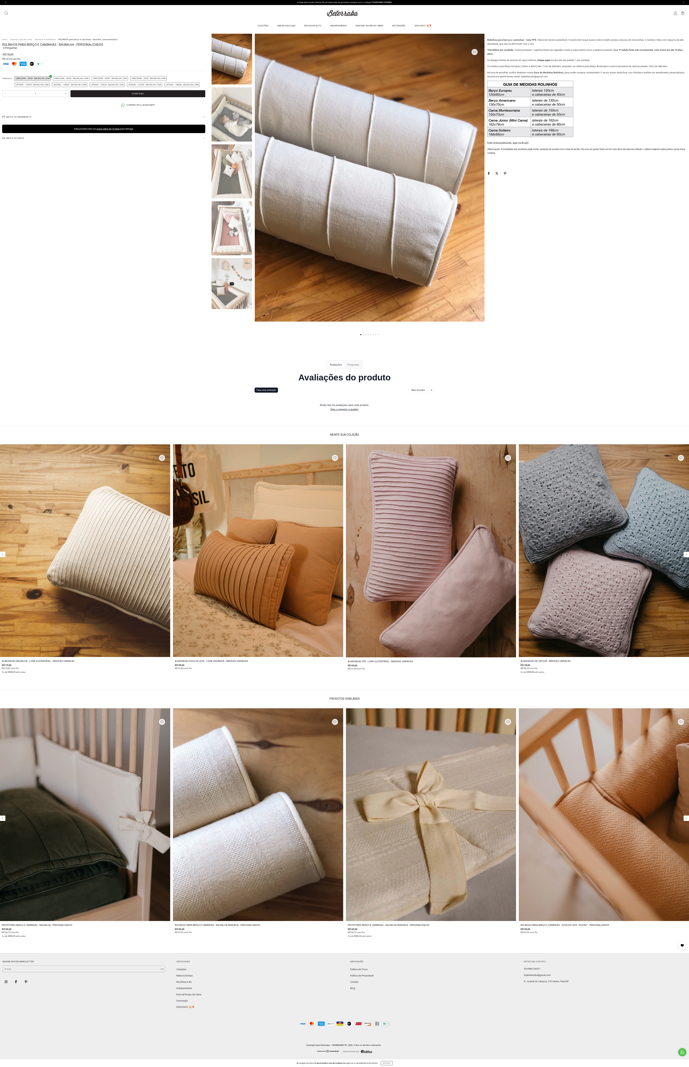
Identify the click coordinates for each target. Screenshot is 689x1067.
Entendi (387, 1063)
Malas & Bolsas (286, 25)
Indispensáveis (338, 25)
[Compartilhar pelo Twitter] (497, 173)
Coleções (262, 25)
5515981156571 (532, 968)
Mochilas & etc (312, 25)
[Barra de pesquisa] (6, 13)
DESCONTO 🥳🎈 (423, 25)
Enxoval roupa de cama (21, 39)
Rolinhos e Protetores (45, 39)
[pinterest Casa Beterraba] (26, 982)
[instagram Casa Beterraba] (6, 982)
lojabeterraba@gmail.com (537, 975)
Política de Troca (358, 969)
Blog (352, 988)
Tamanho (7, 78)
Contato (354, 982)
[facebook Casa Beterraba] (16, 982)
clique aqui (543, 60)
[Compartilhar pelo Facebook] (489, 173)
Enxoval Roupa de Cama (369, 25)
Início (5, 39)
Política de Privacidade (362, 975)
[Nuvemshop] (328, 1051)
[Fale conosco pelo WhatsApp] (682, 1052)
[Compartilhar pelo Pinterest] (505, 173)
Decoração (399, 25)
